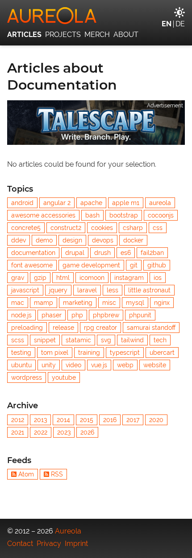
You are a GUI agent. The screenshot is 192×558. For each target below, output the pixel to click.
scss (17, 340)
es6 (126, 252)
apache (91, 202)
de (180, 24)
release (63, 327)
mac (17, 302)
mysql (135, 302)
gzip (40, 277)
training (89, 352)
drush (102, 252)
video (73, 365)
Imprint (76, 543)
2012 (17, 419)
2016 (110, 419)
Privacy (49, 543)
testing (21, 352)
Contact (20, 543)
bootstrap (123, 215)
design (72, 240)
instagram (129, 277)
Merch (97, 34)
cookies (102, 227)
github (156, 265)
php (77, 315)
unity (49, 365)
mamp (43, 302)
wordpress (26, 377)
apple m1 (125, 202)
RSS (57, 474)
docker (133, 240)
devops (102, 240)
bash (92, 215)
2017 (132, 419)
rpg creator (100, 327)
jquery (58, 290)
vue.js (99, 365)
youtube (64, 377)
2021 (17, 432)
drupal (74, 252)
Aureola (68, 531)
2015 (86, 419)
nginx (162, 302)
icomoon (91, 277)
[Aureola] (96, 15)
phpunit (140, 315)
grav (17, 277)
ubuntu (21, 365)
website (154, 365)
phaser (52, 315)
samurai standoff (151, 327)
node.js (21, 315)
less (112, 290)
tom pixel (54, 352)
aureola (160, 202)
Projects (63, 34)
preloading (27, 327)
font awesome (32, 265)
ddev (18, 240)
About (125, 34)
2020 (156, 419)
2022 (40, 432)
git (134, 265)
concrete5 (26, 227)
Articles (24, 34)
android (22, 202)
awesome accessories (43, 215)
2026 (87, 432)
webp (125, 365)
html (63, 277)
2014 (63, 419)
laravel (87, 290)
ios (158, 277)
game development (91, 265)
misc (109, 302)
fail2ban (152, 252)
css (158, 227)
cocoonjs (161, 215)
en (166, 24)
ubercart (162, 352)
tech (160, 340)
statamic (78, 340)
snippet (45, 340)
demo (44, 240)
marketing (77, 302)
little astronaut (149, 290)
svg (106, 340)
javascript (25, 290)
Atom (26, 474)
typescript (125, 352)
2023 (64, 432)
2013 (40, 419)
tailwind (132, 340)
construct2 (65, 227)
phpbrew (106, 315)
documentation (33, 252)
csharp (133, 227)
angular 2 (57, 202)
